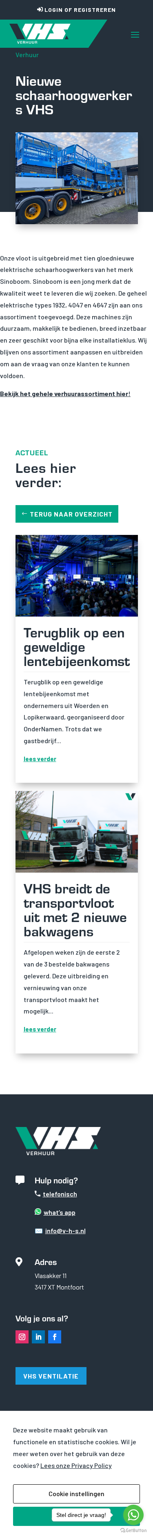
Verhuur (27, 54)
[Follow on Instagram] (22, 1336)
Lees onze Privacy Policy (76, 1465)
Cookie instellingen (76, 1493)
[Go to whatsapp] (133, 1515)
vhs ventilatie (51, 1376)
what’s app (59, 1212)
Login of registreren (80, 9)
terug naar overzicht (71, 514)
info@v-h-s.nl (65, 1230)
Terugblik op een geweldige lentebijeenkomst (77, 646)
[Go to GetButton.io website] (133, 1530)
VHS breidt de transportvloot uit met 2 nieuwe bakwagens (75, 909)
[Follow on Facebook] (54, 1336)
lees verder (40, 758)
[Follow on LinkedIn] (38, 1336)
